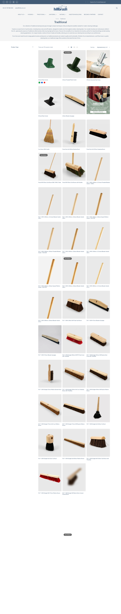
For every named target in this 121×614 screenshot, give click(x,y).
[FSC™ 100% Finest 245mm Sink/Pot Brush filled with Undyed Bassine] (50, 512)
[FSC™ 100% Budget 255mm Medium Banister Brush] (50, 374)
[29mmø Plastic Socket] (50, 100)
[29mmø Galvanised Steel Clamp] (98, 64)
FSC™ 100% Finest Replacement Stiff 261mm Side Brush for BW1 (73, 597)
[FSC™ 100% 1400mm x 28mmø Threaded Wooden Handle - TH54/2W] (50, 236)
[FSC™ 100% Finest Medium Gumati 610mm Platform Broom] (98, 546)
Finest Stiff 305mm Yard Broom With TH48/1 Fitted (49, 182)
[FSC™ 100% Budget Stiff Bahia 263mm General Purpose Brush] (74, 477)
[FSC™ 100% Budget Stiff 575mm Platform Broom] (50, 477)
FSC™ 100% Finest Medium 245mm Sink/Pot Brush (98, 527)
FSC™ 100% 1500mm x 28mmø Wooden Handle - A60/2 (73, 286)
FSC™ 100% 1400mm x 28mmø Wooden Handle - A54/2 (73, 252)
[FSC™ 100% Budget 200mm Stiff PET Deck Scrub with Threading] (74, 339)
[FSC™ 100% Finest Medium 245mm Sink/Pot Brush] (98, 512)
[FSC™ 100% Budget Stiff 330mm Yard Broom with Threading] (98, 443)
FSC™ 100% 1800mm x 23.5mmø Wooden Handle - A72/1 (98, 286)
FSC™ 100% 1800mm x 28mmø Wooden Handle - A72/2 (49, 321)
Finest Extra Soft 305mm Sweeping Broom (96, 149)
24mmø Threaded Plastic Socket (69, 80)
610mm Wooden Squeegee (68, 116)
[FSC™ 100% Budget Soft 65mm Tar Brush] (50, 443)
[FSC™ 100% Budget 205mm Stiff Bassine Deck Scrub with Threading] (98, 339)
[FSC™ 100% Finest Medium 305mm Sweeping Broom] (74, 546)
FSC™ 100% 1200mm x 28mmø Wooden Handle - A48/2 (73, 217)
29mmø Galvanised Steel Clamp (93, 80)
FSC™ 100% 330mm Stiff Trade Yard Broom (72, 320)
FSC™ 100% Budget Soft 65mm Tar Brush (47, 458)
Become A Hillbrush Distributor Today (99, 2)
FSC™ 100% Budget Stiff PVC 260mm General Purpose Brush (97, 493)
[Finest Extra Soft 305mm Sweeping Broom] (98, 133)
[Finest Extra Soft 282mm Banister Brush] (74, 133)
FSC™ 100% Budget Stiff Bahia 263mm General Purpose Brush (72, 493)
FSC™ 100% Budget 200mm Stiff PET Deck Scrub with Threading (73, 355)
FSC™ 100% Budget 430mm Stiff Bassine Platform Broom (98, 390)
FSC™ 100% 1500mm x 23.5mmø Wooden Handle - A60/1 (98, 252)
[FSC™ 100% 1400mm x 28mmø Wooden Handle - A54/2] (74, 236)
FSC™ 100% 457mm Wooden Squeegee (95, 320)
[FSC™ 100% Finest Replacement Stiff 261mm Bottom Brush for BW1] (50, 581)
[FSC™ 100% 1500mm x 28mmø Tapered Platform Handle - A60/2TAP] (50, 270)
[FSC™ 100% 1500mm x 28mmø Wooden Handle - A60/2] (74, 270)
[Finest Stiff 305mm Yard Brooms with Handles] (74, 167)
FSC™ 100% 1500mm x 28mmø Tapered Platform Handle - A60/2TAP (49, 286)
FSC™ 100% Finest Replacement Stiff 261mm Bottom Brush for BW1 (48, 597)
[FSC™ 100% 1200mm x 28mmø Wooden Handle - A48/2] (74, 201)
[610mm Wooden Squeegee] (74, 100)
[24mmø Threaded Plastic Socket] (74, 64)
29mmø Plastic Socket (43, 116)
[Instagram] (7, 2)
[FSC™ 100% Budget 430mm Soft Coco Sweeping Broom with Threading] (74, 374)
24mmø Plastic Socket (43, 80)
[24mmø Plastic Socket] (50, 64)
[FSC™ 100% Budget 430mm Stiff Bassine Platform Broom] (98, 374)
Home (57, 18)
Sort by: (93, 47)
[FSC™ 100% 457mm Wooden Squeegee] (98, 305)
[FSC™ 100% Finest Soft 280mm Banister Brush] (98, 581)
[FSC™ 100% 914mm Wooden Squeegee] (50, 339)
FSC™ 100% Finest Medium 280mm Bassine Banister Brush (50, 562)
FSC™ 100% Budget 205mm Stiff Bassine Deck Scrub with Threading (97, 355)
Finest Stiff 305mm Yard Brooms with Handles (72, 182)
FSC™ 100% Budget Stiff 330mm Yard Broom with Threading (98, 459)
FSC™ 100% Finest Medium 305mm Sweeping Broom (72, 562)
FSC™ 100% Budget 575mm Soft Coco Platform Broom (48, 424)
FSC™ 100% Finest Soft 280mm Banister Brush (97, 596)
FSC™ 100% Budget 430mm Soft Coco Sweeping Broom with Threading (73, 390)
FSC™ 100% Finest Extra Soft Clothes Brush (72, 527)
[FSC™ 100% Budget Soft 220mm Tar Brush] (98, 408)
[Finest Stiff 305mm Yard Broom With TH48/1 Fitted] (50, 167)
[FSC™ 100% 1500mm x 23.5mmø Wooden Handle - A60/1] (98, 236)
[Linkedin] (17, 2)
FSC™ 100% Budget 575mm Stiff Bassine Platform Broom (73, 424)
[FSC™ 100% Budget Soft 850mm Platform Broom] (74, 443)
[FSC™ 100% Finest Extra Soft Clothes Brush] (74, 512)
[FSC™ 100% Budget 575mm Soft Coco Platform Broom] (50, 408)
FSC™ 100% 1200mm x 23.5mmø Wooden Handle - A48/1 (49, 217)
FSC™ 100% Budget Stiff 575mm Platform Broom (49, 493)
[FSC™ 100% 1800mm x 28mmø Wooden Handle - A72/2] (50, 305)
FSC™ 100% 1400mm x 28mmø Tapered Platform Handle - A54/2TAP (97, 217)
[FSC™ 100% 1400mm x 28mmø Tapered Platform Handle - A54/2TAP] (98, 201)
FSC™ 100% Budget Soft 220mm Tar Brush (96, 424)
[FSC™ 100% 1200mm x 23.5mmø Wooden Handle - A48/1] (50, 201)
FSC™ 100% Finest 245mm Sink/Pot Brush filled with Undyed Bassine (49, 528)
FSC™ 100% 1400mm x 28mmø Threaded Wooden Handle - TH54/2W (49, 252)
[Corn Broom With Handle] (50, 133)
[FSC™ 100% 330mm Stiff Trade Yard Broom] (74, 305)
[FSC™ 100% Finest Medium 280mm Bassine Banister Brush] (50, 546)
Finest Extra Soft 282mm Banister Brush (71, 149)
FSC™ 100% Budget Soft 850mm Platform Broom (73, 458)
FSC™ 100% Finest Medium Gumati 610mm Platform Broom (96, 562)
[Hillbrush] (60, 8)
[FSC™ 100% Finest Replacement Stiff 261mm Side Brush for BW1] (74, 581)
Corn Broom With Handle (43, 149)
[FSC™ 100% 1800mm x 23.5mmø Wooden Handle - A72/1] (98, 270)
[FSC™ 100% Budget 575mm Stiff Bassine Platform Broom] (74, 408)
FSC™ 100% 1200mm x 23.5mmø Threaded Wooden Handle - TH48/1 (98, 183)
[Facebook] (3, 2)
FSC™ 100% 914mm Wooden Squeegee (47, 355)
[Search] (117, 8)
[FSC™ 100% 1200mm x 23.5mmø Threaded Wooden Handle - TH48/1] (98, 167)
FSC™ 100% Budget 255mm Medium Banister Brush (49, 389)
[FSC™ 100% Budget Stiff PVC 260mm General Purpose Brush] (98, 477)
